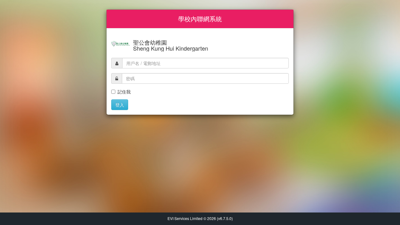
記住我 (124, 91)
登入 (119, 105)
